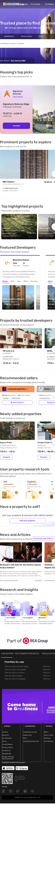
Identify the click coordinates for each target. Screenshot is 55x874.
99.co (25, 738)
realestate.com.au (30, 732)
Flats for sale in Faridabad (15, 679)
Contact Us (6, 750)
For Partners (7, 738)
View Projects (18, 96)
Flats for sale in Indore (13, 676)
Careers (5, 732)
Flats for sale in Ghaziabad (15, 670)
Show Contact (18, 402)
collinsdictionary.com (31, 741)
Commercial (9, 36)
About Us (5, 735)
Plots (40, 36)
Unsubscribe (6, 753)
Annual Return (7, 744)
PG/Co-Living (26, 36)
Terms (4, 741)
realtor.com (27, 735)
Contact (16, 126)
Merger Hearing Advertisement (8, 758)
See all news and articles (43, 538)
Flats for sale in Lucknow (15, 673)
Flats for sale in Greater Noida (17, 666)
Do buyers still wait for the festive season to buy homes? (20, 566)
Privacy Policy (7, 747)
